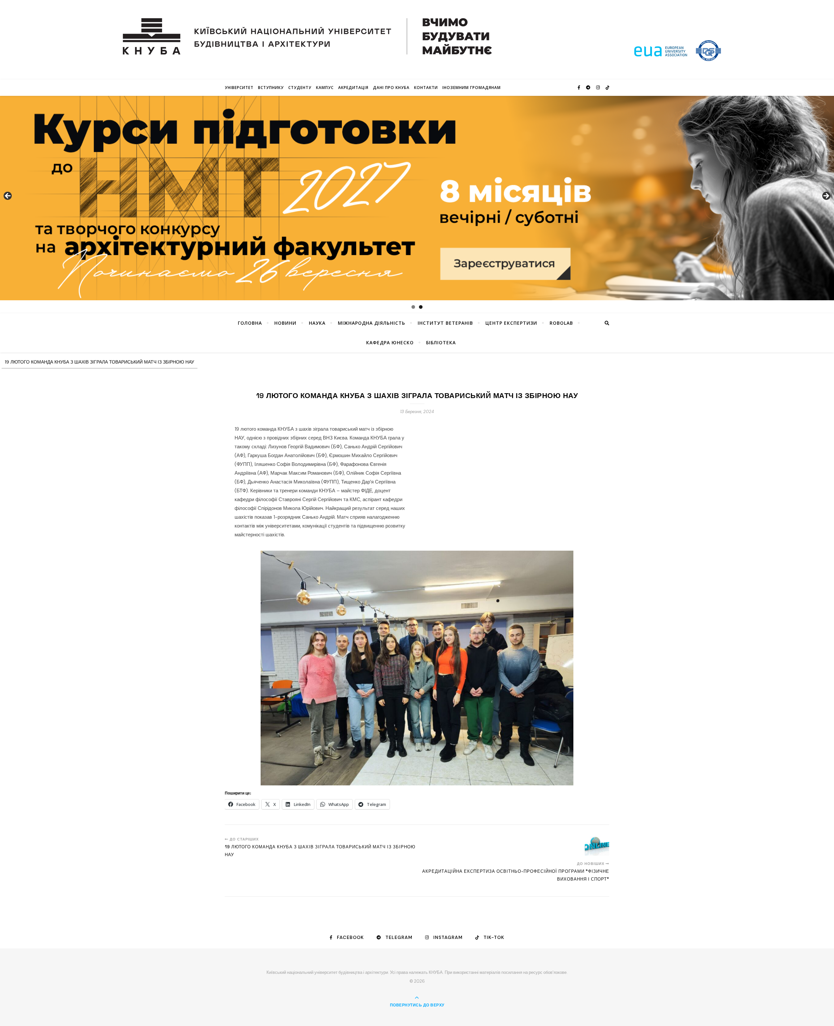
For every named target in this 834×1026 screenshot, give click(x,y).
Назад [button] (8, 196)
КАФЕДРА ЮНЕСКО (390, 342)
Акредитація (353, 87)
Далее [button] (826, 196)
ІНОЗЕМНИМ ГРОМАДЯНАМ (471, 87)
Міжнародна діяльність (371, 323)
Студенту (299, 87)
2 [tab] (421, 307)
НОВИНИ (285, 323)
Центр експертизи (511, 323)
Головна (250, 323)
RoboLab (561, 323)
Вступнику (271, 87)
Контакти (426, 87)
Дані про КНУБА (391, 87)
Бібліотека (441, 342)
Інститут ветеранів (445, 323)
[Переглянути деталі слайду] (417, 198)
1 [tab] (413, 307)
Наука (317, 323)
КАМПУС (325, 87)
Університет (239, 87)
